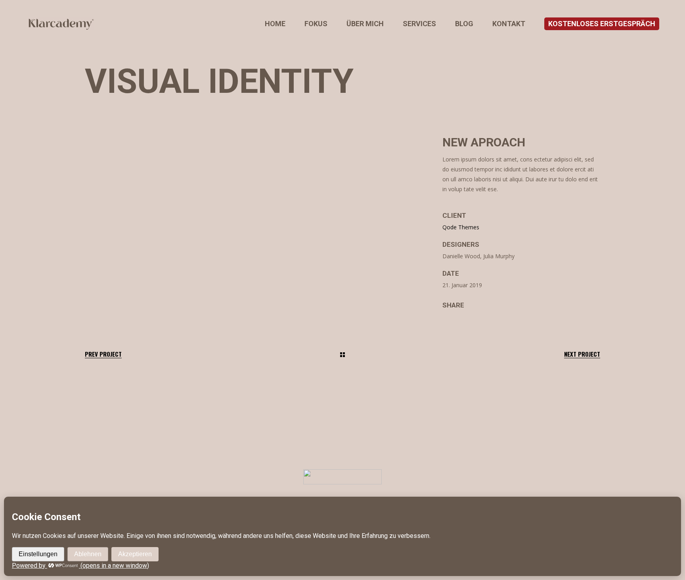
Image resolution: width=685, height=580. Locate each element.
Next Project (582, 354)
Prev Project (103, 354)
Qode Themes (460, 227)
